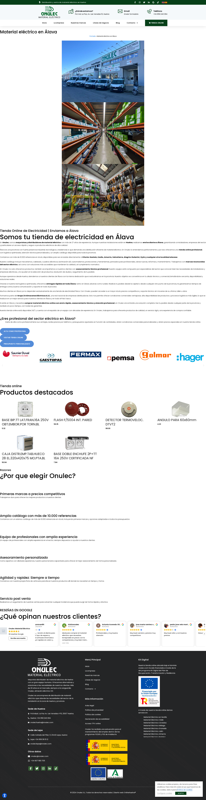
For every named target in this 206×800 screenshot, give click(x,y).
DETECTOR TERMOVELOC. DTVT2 (124, 422)
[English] (163, 2)
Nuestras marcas (78, 23)
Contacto (131, 23)
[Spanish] (166, 2)
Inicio (44, 23)
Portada (92, 36)
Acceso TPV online (93, 723)
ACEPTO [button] (181, 793)
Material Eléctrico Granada (155, 728)
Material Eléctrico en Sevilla (155, 717)
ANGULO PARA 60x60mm (176, 420)
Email (127, 11)
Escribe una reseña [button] (18, 638)
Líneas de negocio (101, 23)
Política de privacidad (94, 710)
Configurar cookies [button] (164, 793)
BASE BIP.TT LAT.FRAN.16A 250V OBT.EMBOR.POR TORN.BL (25, 422)
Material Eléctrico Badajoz (154, 737)
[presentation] (51, 760)
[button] (135, 2)
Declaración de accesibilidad (97, 719)
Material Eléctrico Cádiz (154, 720)
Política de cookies (93, 714)
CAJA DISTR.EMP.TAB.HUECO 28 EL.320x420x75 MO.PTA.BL (23, 456)
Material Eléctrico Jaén (153, 731)
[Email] (120, 11)
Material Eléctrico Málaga (154, 725)
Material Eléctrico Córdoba (155, 723)
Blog (118, 23)
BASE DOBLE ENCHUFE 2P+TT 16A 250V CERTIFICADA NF (75, 456)
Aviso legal (89, 705)
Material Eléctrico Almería (155, 734)
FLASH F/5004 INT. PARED (73, 420)
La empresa (59, 23)
